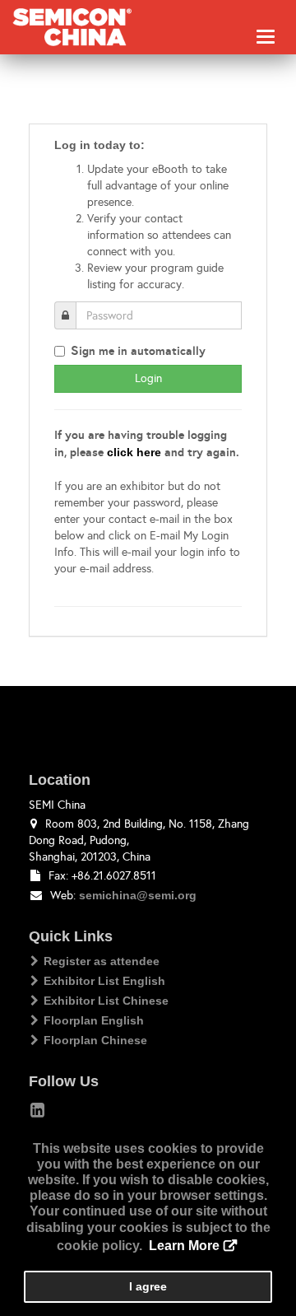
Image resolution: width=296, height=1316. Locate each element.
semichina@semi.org (138, 895)
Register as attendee (102, 961)
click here (134, 452)
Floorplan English (94, 1020)
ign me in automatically (138, 350)
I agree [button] (148, 1286)
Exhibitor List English (104, 980)
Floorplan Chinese (95, 1040)
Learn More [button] (184, 1246)
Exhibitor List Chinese (106, 1000)
